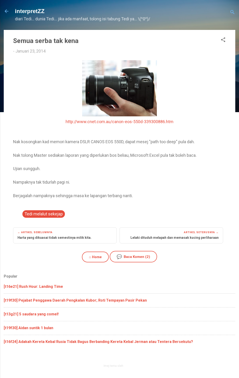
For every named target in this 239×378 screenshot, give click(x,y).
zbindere (130, 365)
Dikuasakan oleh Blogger (122, 355)
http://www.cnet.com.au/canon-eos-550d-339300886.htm (119, 121)
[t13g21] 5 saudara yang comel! (31, 314)
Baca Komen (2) (133, 256)
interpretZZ (30, 11)
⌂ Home (95, 257)
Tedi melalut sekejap (44, 213)
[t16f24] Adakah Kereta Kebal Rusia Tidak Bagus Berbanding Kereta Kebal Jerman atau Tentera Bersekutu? (98, 341)
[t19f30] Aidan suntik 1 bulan (28, 328)
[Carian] (232, 13)
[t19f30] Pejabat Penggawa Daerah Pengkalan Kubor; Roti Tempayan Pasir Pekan (75, 300)
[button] (223, 40)
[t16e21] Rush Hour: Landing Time (33, 286)
